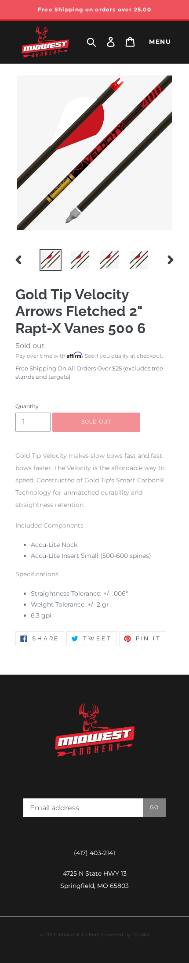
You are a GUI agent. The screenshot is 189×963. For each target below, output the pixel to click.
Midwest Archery (79, 934)
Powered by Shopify (125, 934)
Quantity (27, 406)
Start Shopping (94, 282)
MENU (160, 42)
